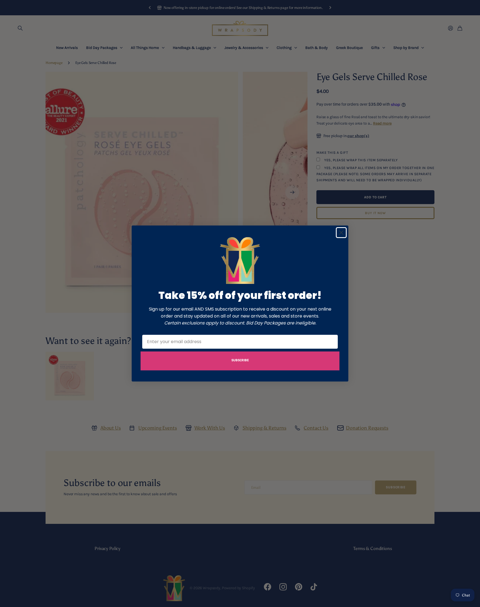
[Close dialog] (341, 232)
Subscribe (240, 360)
